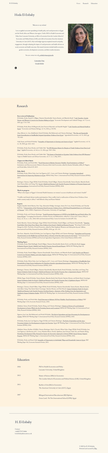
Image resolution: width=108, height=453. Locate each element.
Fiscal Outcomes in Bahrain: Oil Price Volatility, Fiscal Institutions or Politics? (60, 299)
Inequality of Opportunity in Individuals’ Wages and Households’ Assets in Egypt (61, 340)
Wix (95, 448)
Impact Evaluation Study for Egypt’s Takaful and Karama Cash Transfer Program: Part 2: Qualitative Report (48, 280)
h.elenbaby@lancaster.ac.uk (23, 433)
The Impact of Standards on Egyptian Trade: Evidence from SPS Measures (68, 154)
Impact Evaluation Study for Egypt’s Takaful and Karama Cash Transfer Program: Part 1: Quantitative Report (49, 272)
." (54, 120)
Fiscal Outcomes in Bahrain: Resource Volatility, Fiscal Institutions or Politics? (61, 163)
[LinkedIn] (16, 68)
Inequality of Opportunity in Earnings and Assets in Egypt (55, 142)
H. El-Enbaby (23, 422)
